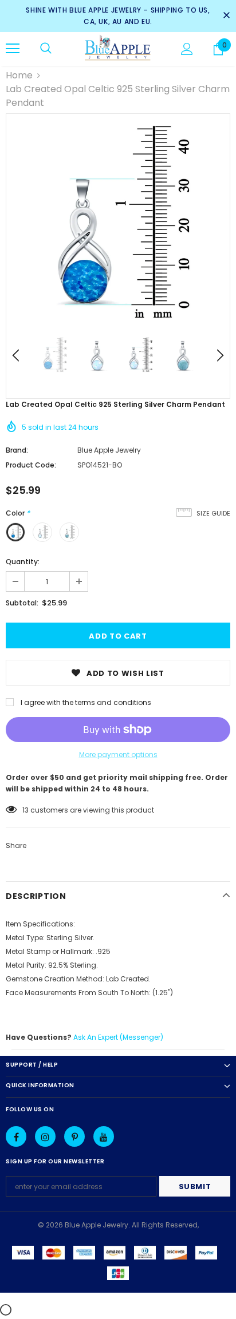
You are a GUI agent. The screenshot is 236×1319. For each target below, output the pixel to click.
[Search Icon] (46, 48)
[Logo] (117, 48)
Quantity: (23, 562)
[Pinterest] (74, 1136)
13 (25, 810)
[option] (118, 225)
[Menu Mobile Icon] (12, 49)
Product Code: (31, 465)
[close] (226, 16)
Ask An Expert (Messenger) (118, 1037)
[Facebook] (16, 1136)
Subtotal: (22, 603)
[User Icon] (187, 49)
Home (19, 75)
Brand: (17, 450)
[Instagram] (45, 1136)
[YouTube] (103, 1136)
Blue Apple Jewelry (109, 450)
